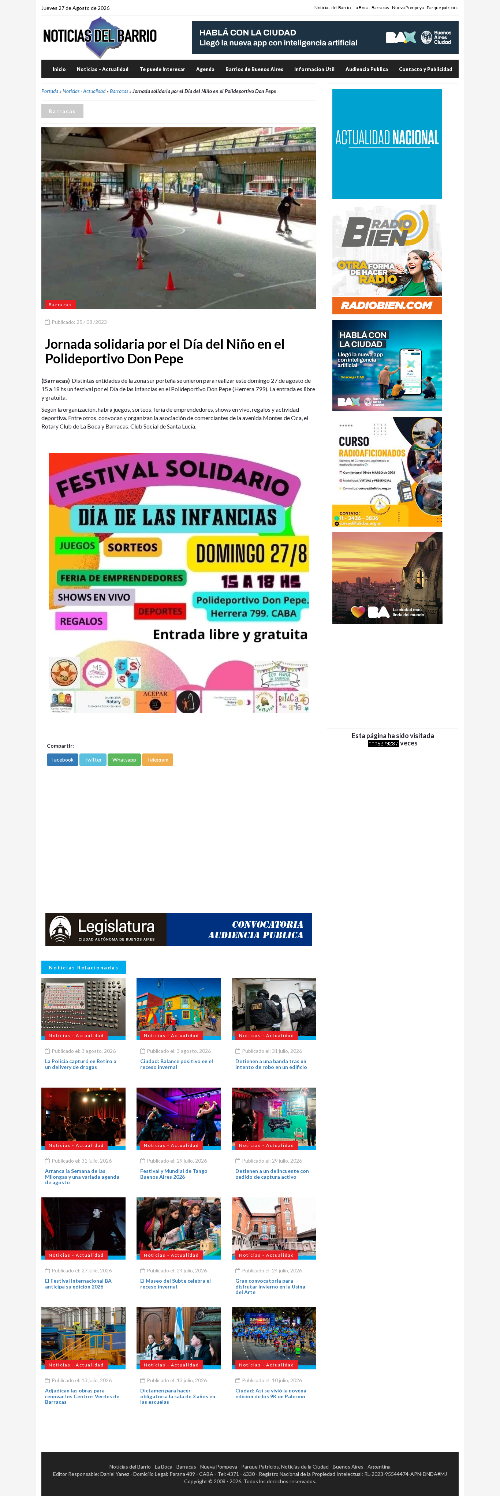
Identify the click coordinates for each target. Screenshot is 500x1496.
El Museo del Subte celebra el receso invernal (175, 1283)
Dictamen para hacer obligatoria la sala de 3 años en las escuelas (177, 1396)
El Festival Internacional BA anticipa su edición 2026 (78, 1283)
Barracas (119, 91)
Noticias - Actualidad (84, 91)
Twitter (93, 759)
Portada (49, 91)
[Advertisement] (178, 839)
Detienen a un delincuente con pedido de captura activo (272, 1173)
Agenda (205, 69)
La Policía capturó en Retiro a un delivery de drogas (80, 1064)
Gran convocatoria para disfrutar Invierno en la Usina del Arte (270, 1286)
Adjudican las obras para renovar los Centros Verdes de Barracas (82, 1396)
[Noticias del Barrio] (99, 37)
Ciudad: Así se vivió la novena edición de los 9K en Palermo (270, 1393)
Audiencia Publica (367, 69)
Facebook (63, 759)
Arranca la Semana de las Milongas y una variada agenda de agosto (82, 1176)
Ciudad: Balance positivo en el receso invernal (176, 1064)
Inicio (59, 69)
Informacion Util (314, 69)
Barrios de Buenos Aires (254, 69)
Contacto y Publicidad (425, 69)
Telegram (157, 759)
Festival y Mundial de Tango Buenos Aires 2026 (174, 1173)
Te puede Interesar (162, 69)
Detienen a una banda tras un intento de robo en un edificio (271, 1064)
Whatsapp (124, 759)
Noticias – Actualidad (102, 69)
